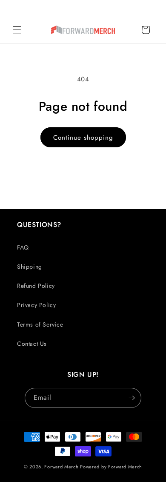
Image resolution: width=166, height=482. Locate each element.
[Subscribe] (131, 398)
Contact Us (32, 343)
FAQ (23, 247)
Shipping (29, 266)
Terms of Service (40, 324)
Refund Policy (36, 285)
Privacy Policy (36, 305)
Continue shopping (83, 137)
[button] (17, 29)
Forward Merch (61, 466)
